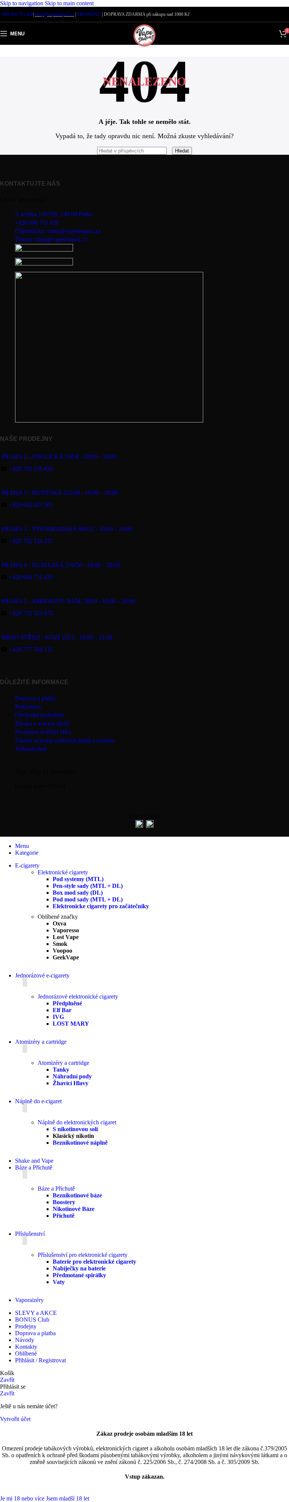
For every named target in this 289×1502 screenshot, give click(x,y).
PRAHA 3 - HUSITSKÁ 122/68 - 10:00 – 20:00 (60, 492)
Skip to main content (69, 3)
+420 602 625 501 (31, 505)
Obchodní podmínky (39, 715)
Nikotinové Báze (73, 1209)
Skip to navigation (22, 3)
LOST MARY (71, 1023)
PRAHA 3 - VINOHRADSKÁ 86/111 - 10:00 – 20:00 (67, 529)
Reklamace (28, 706)
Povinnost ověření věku (43, 732)
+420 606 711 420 (16, 14)
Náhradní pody (72, 1076)
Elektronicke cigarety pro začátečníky (101, 906)
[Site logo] (144, 46)
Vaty (59, 1282)
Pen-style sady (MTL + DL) (88, 886)
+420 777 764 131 (31, 649)
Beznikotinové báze (77, 1195)
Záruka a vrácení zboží (42, 723)
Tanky (61, 1069)
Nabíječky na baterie (79, 1268)
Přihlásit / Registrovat (40, 1360)
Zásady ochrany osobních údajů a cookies (64, 740)
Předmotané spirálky (79, 1275)
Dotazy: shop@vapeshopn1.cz (51, 239)
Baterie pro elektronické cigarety (94, 1261)
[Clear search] (170, 150)
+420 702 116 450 (31, 468)
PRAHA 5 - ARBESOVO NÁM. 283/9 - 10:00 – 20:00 (68, 601)
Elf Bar (62, 1010)
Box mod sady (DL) (78, 892)
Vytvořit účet (15, 1419)
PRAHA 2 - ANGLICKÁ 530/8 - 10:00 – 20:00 (59, 456)
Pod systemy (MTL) (78, 879)
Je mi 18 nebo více (23, 1498)
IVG (58, 1017)
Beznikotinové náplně (80, 1142)
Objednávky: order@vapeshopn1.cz (58, 231)
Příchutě (64, 1215)
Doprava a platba (35, 698)
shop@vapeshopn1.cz (54, 14)
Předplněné (67, 1003)
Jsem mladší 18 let (67, 1498)
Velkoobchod (31, 749)
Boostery (64, 1202)
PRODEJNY (89, 14)
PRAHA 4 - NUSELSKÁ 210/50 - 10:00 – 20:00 (61, 565)
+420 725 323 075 (31, 613)
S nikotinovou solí (75, 1129)
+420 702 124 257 (31, 541)
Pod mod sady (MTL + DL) (88, 899)
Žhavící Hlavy (70, 1083)
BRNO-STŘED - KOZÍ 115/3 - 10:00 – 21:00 (57, 637)
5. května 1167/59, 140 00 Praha (53, 214)
